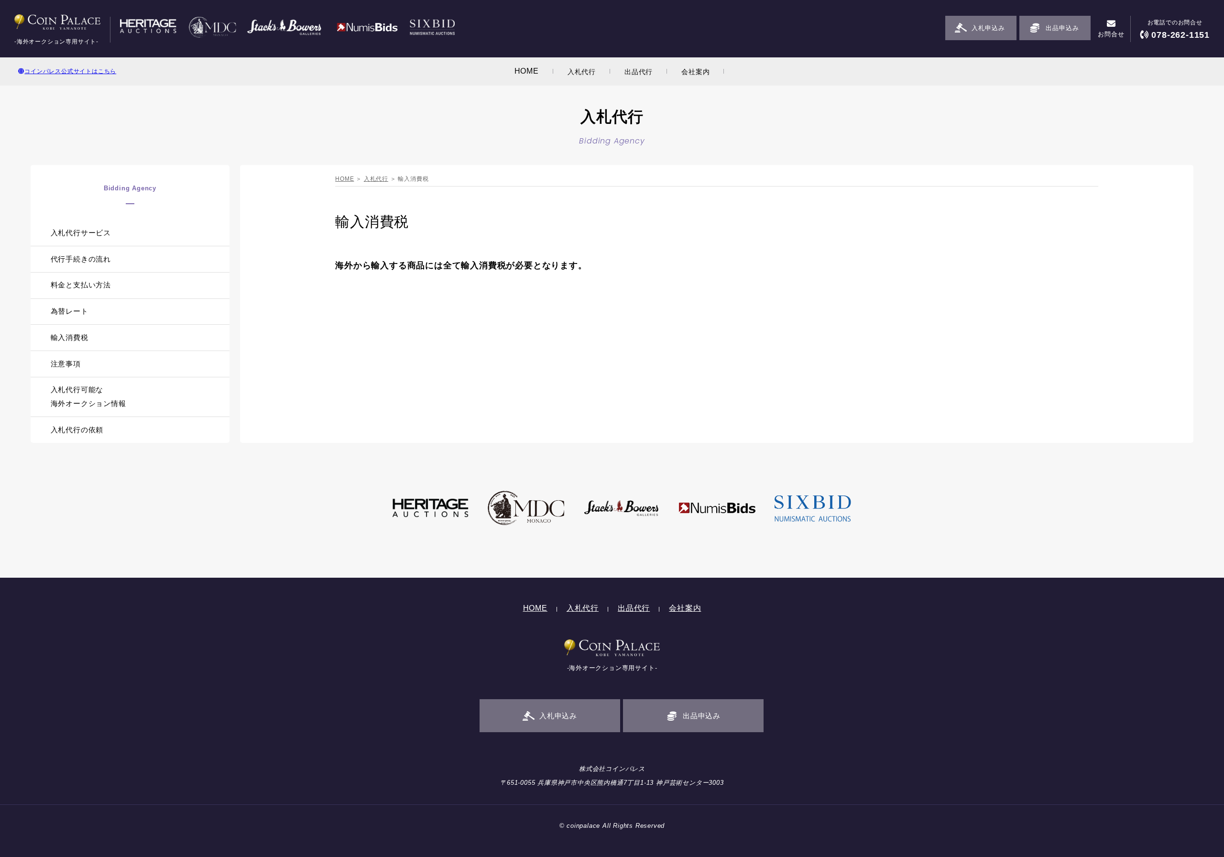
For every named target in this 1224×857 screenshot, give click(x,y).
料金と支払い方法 (81, 285)
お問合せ (1111, 34)
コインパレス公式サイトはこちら (70, 71)
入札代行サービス (81, 233)
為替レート (69, 311)
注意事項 (66, 364)
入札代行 (582, 72)
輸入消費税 (69, 337)
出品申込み (1062, 28)
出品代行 (638, 72)
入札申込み (988, 28)
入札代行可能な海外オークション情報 (88, 396)
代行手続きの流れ (81, 259)
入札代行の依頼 (77, 430)
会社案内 (695, 72)
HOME (526, 71)
